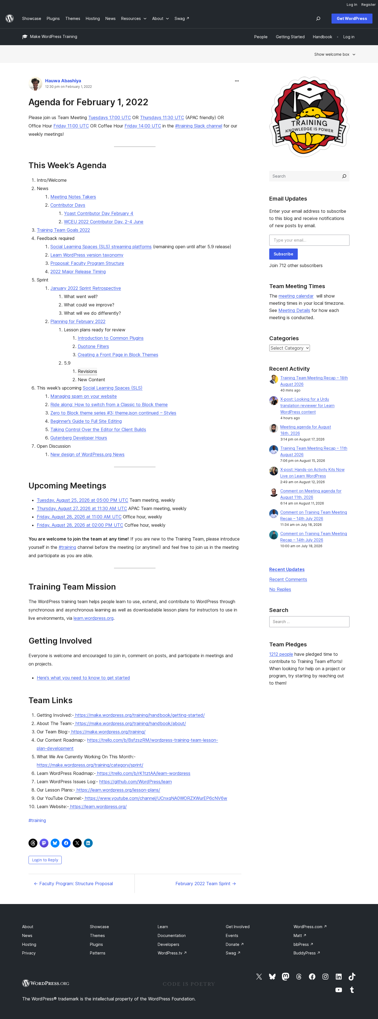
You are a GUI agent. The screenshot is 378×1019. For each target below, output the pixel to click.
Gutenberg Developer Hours (78, 438)
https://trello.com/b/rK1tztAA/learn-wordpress (143, 773)
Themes (97, 935)
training (37, 820)
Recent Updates (287, 569)
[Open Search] (318, 18)
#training (67, 547)
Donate (235, 944)
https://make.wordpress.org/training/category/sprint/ (90, 765)
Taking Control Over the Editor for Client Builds (98, 429)
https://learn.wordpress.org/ (98, 806)
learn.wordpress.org (93, 618)
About (27, 926)
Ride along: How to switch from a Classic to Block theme (109, 404)
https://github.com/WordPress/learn (135, 781)
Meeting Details (294, 310)
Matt (300, 935)
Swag (233, 953)
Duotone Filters (93, 346)
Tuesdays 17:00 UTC (109, 117)
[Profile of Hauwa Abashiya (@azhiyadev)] (35, 85)
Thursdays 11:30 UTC (162, 117)
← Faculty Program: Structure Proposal (73, 883)
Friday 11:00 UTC (71, 126)
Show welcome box (331, 54)
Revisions (87, 371)
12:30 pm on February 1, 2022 (68, 87)
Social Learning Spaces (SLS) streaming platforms (101, 246)
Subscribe (283, 254)
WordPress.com (310, 926)
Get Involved (238, 926)
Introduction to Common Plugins (111, 338)
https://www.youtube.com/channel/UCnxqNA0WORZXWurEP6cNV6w (156, 798)
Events (232, 935)
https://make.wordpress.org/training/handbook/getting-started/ (140, 715)
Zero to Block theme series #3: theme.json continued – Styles (113, 413)
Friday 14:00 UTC (143, 126)
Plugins (96, 944)
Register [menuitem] (368, 4)
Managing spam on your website (83, 396)
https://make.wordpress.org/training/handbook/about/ (131, 723)
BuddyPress (307, 953)
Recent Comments (288, 579)
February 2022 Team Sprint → (205, 883)
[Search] (344, 176)
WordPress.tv (172, 953)
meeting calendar (296, 296)
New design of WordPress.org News (87, 454)
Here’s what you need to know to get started (83, 677)
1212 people (281, 654)
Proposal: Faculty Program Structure (87, 263)
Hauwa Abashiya (63, 80)
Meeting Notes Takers (73, 196)
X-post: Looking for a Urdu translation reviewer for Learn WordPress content (307, 405)
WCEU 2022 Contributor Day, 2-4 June (103, 221)
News (27, 935)
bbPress (304, 944)
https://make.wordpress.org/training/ (108, 731)
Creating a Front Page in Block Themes (118, 354)
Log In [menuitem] (352, 4)
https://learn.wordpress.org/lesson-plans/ (118, 790)
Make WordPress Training (53, 36)
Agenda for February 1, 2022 (88, 102)
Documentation (172, 935)
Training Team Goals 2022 (63, 230)
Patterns (97, 953)
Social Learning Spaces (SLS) (113, 388)
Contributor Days (67, 205)
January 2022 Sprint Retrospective (85, 288)
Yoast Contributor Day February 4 (98, 213)
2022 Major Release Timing (78, 271)
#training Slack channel (198, 126)
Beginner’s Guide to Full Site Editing (86, 421)
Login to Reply (45, 859)
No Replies (280, 589)
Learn (163, 926)
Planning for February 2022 (77, 321)
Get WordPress (352, 18)
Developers (168, 944)
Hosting (29, 944)
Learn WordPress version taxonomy (86, 255)
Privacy (29, 953)
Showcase (99, 926)
